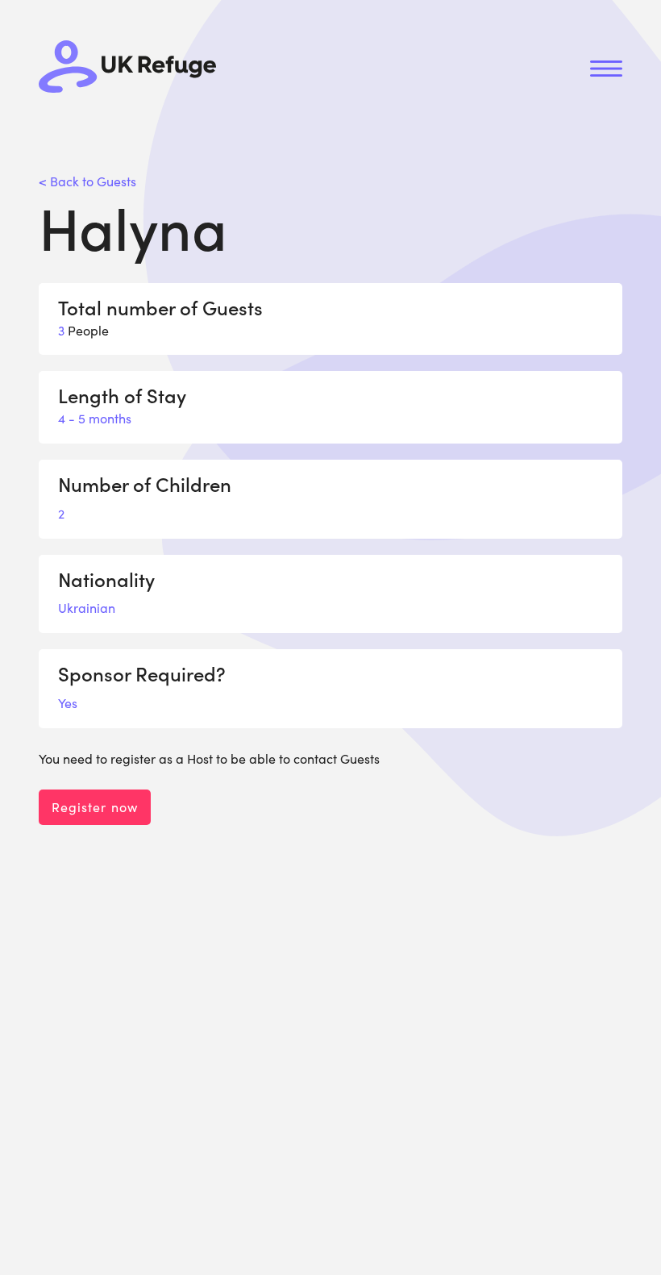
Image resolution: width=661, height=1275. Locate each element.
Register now (95, 806)
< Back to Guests (87, 181)
